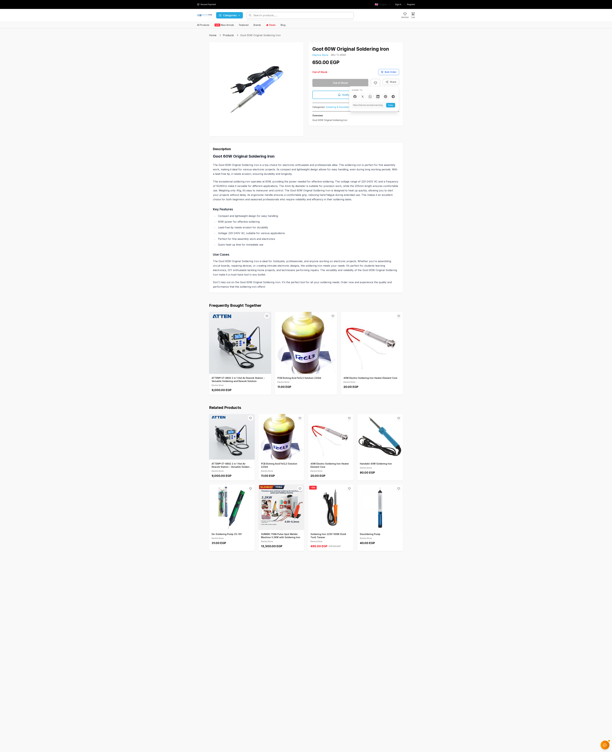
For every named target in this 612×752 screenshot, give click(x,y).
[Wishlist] (267, 316)
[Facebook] (355, 96)
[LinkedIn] (378, 96)
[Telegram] (393, 96)
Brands (257, 25)
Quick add (242, 370)
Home (212, 35)
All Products (203, 25)
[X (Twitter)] (362, 96)
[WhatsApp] (370, 96)
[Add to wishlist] (375, 83)
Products (228, 35)
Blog (283, 25)
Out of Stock (340, 82)
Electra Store (320, 55)
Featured (243, 25)
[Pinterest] (385, 96)
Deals (272, 25)
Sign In (398, 4)
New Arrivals (224, 25)
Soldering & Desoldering (339, 107)
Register (411, 4)
